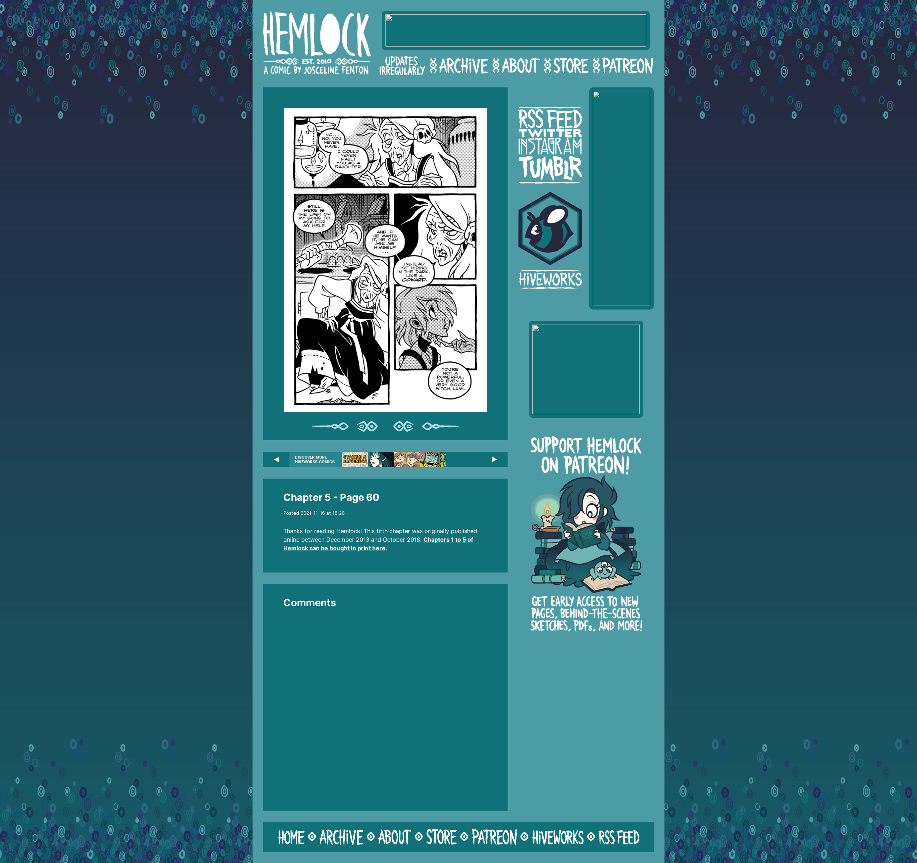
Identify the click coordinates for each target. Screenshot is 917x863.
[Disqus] (385, 705)
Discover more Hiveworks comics (315, 459)
